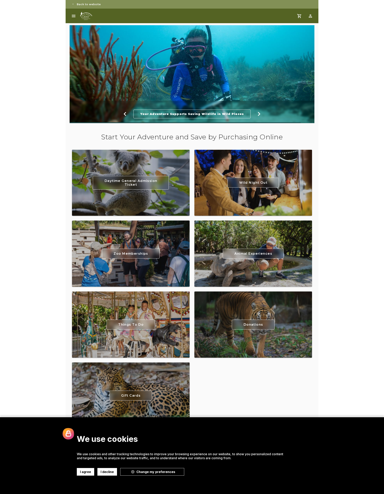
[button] (310, 16)
